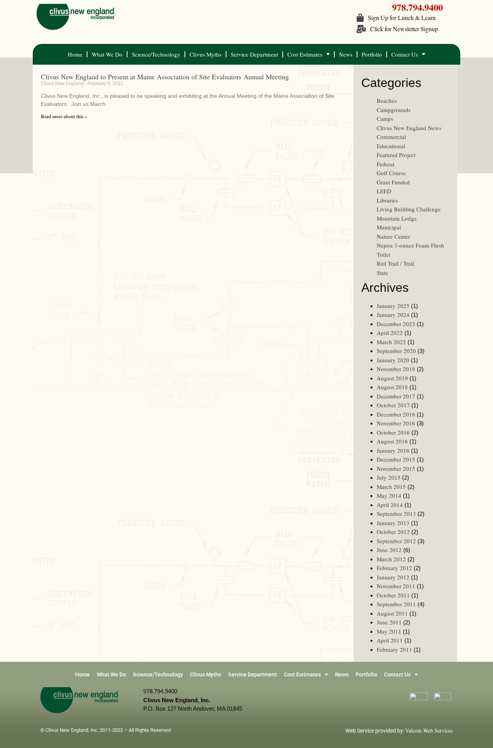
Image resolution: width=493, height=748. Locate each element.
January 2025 (393, 306)
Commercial (391, 137)
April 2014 (390, 505)
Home (75, 54)
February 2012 (394, 568)
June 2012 (389, 550)
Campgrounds (394, 110)
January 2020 (393, 360)
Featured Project (396, 155)
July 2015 (389, 477)
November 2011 (396, 586)
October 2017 (393, 405)
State (382, 272)
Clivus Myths (205, 54)
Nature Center (393, 236)
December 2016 (396, 414)
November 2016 (396, 423)
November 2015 (396, 468)
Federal (385, 164)
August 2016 (392, 441)
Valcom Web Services (429, 730)
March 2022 (391, 342)
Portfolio (372, 54)
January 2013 (393, 523)
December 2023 (396, 324)
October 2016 (393, 432)
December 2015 (396, 459)
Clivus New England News (409, 128)
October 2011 (393, 595)
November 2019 (396, 369)
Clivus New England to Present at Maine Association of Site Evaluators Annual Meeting (165, 76)
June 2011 (389, 622)
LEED (384, 191)
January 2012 (393, 577)
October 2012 (393, 531)
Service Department (254, 54)
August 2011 (392, 613)
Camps (385, 118)
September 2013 (396, 513)
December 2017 (396, 396)
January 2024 (393, 314)
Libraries (387, 200)
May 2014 (389, 495)
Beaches (387, 100)
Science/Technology (156, 54)
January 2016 (393, 450)
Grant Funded (393, 182)
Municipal (389, 227)
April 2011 (390, 640)
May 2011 (389, 631)
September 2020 (396, 351)
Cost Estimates (304, 54)
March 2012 (391, 559)
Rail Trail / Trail (395, 263)
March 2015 (391, 486)
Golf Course (391, 173)
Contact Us (404, 54)
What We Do (107, 54)
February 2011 (394, 649)
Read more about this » (64, 116)
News (345, 54)
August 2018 (392, 387)
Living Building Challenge (409, 209)
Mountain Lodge (397, 218)
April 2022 (390, 332)
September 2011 (396, 604)
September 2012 (396, 541)
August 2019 (392, 378)
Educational (391, 146)
